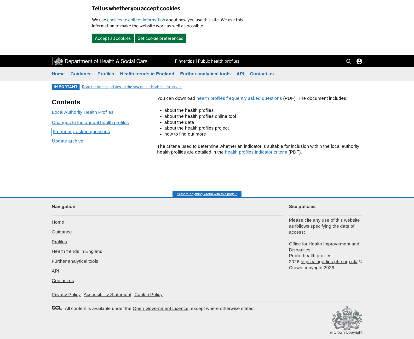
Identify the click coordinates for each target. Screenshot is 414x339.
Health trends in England (147, 73)
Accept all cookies (113, 38)
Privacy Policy (66, 294)
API (240, 73)
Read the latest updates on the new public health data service (132, 86)
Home (58, 73)
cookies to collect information (136, 20)
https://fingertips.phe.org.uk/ (329, 261)
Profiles (106, 73)
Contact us (262, 73)
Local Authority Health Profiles (83, 112)
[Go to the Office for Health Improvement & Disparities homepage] (100, 61)
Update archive (67, 140)
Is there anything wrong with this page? (207, 194)
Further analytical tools (205, 73)
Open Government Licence (161, 308)
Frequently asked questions (81, 131)
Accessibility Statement (107, 294)
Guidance (81, 73)
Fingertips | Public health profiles (207, 61)
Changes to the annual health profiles (90, 122)
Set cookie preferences (160, 38)
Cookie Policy (148, 294)
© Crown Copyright (346, 332)
